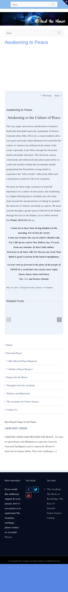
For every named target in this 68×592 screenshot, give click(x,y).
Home (10, 344)
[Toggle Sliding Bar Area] (65, 3)
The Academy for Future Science (23, 401)
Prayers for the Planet (17, 377)
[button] (8, 319)
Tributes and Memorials (18, 393)
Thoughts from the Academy (31, 287)
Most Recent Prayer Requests (23, 360)
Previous (47, 95)
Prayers (8, 536)
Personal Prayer (14, 353)
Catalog (51, 517)
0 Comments (48, 287)
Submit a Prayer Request (21, 369)
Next (57, 95)
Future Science (54, 513)
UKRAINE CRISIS (16, 428)
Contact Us (12, 409)
